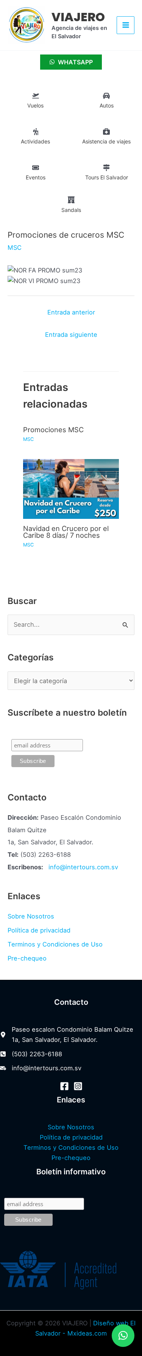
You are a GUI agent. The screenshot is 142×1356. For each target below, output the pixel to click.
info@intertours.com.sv (83, 867)
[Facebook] (64, 1086)
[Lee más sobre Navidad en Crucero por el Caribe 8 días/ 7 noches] (71, 488)
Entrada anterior (71, 312)
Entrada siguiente (71, 334)
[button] (123, 1335)
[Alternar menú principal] (125, 25)
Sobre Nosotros (31, 916)
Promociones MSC (53, 429)
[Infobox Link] (36, 102)
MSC (15, 247)
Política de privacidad (39, 930)
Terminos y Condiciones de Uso (55, 944)
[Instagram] (78, 1086)
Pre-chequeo (27, 958)
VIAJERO (78, 16)
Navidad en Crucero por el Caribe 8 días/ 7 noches (66, 531)
